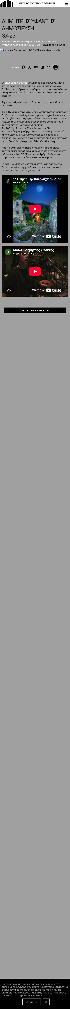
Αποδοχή (31, 1001)
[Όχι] (46, 1002)
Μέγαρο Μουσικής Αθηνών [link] (17, 41)
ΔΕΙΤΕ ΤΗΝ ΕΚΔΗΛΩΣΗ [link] (35, 310)
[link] (30, 3)
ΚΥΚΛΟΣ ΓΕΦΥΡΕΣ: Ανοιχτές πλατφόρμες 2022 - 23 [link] (30, 43)
